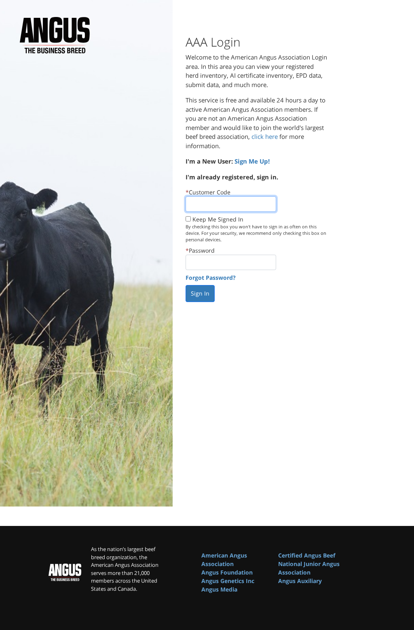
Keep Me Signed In (217, 219)
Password (202, 250)
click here (264, 136)
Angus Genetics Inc (227, 581)
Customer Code (209, 192)
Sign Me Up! (252, 161)
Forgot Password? (211, 277)
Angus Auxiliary (300, 581)
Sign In (200, 293)
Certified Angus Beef (306, 555)
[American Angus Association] (65, 572)
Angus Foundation (227, 572)
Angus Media (219, 589)
